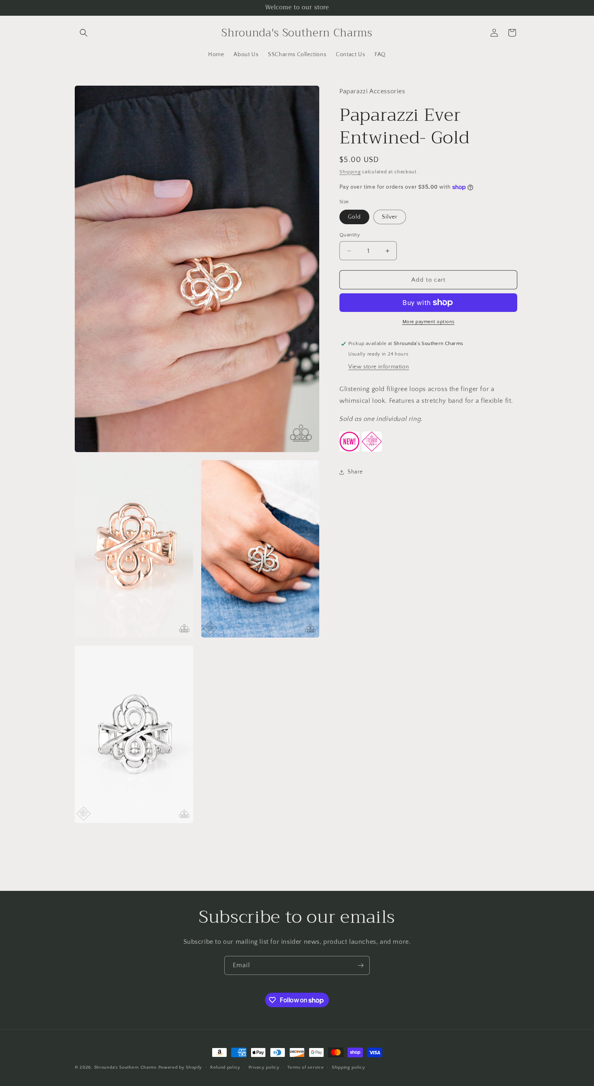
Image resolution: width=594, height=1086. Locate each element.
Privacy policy (264, 1067)
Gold (354, 217)
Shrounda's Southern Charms (126, 1067)
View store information (378, 367)
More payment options (428, 321)
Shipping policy (348, 1067)
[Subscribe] (360, 965)
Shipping (350, 172)
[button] (84, 33)
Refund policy (225, 1067)
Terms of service (305, 1067)
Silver (390, 217)
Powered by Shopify (180, 1067)
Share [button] (355, 472)
